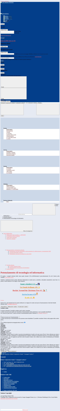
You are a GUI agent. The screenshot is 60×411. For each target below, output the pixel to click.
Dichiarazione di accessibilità (10, 382)
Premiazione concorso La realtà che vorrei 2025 (20, 253)
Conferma (8, 101)
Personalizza (4, 306)
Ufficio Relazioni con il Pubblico (11, 381)
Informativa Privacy (8, 380)
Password (16, 32)
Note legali (6, 378)
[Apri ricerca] (47, 109)
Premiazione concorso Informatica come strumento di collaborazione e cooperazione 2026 (30, 251)
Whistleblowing (7, 385)
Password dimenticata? (6, 35)
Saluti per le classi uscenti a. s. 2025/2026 (16, 234)
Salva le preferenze (12, 351)
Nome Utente (17, 31)
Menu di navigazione (27, 231)
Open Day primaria (10, 238)
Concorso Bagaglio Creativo (16, 252)
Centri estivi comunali (11, 237)
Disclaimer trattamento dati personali (9, 398)
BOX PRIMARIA (8, 233)
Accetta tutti (23, 306)
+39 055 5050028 (10, 363)
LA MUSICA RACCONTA (13, 236)
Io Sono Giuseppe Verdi (14, 266)
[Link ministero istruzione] (7, 2)
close (2, 115)
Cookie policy (7, 377)
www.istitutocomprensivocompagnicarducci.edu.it (12, 322)
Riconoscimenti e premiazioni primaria (15, 250)
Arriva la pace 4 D (29, 294)
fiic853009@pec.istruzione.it (18, 366)
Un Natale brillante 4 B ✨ (30, 287)
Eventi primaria (10, 269)
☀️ (30, 297)
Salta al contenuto (5, 1)
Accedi (2, 24)
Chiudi (2, 64)
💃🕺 (30, 290)
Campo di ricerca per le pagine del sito (9, 214)
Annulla (2, 101)
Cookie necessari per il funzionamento (10, 317)
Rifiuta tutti (12, 306)
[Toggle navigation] (12, 109)
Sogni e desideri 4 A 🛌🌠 (30, 284)
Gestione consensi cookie (9, 386)
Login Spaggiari (38, 56)
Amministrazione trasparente (10, 387)
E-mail (15, 53)
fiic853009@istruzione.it (18, 364)
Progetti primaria (7, 217)
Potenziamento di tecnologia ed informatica (19, 267)
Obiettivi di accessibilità (9, 384)
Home (57, 204)
